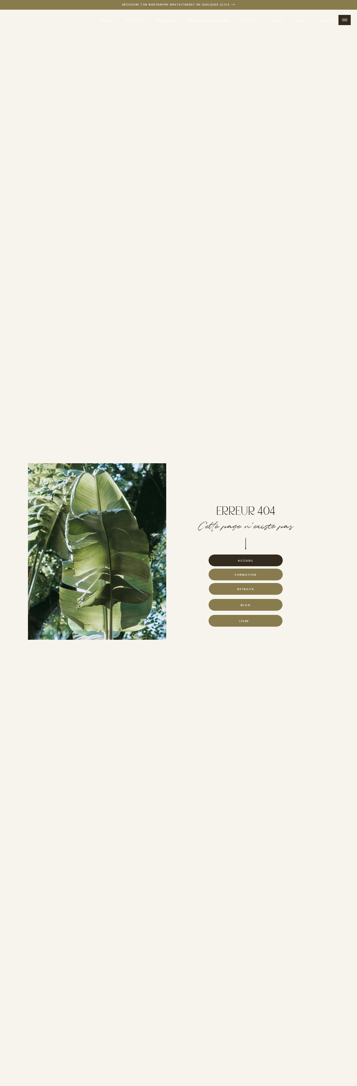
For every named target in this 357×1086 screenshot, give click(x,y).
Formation (166, 21)
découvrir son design (208, 21)
